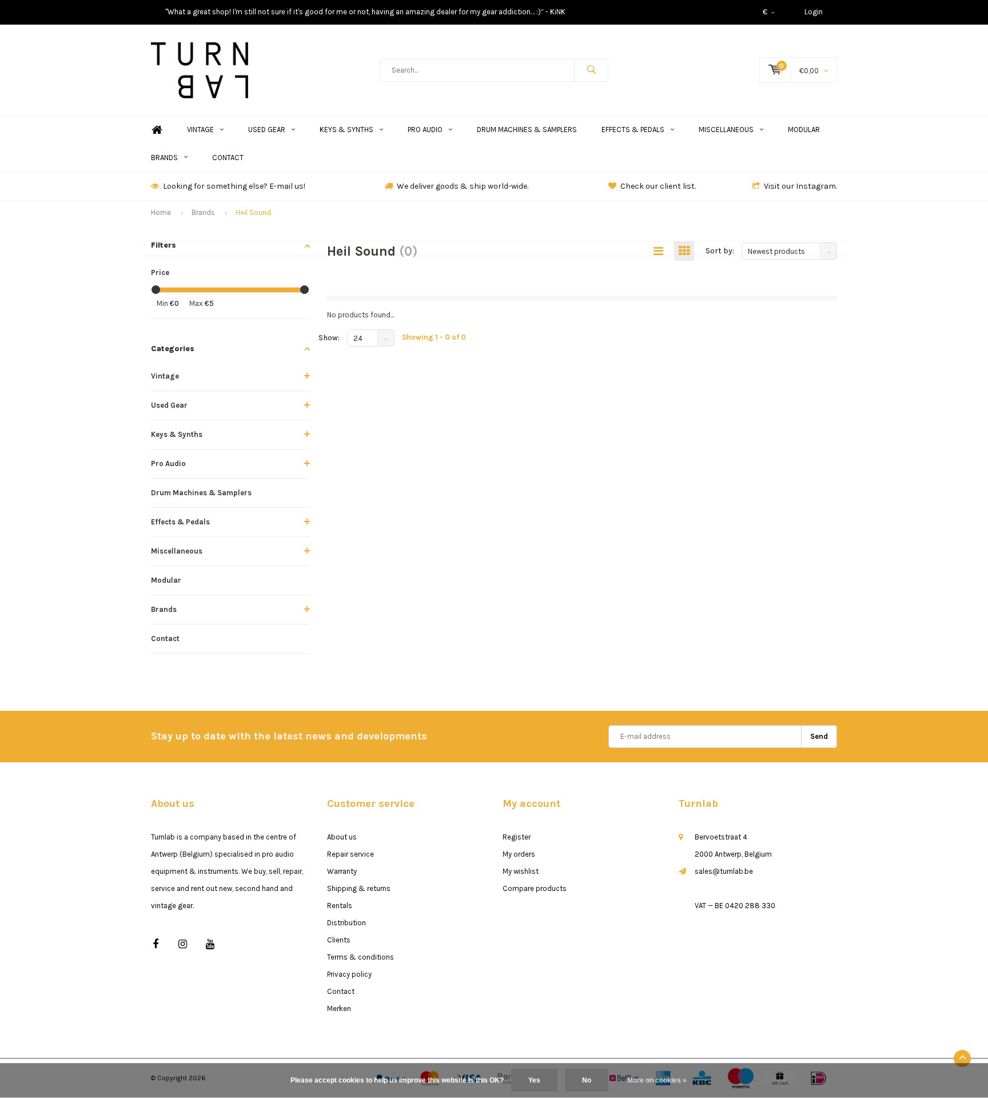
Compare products (535, 888)
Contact (228, 157)
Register (517, 837)
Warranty (342, 871)
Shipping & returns (359, 888)
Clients (338, 940)
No (586, 1080)
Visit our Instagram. (800, 186)
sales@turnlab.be (724, 871)
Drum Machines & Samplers (527, 129)
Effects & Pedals (632, 129)
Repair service (350, 854)
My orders (519, 854)
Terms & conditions (360, 957)
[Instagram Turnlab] (183, 944)
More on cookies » (657, 1080)
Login (813, 11)
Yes (534, 1080)
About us (342, 837)
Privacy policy (349, 974)
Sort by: (720, 251)
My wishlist (521, 871)
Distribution (346, 922)
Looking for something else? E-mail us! (234, 186)
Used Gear (266, 129)
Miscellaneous (726, 129)
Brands (164, 157)
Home (157, 130)
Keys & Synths (346, 129)
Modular (804, 129)
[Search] (591, 70)
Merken (339, 1008)
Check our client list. (658, 186)
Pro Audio (425, 129)
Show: (329, 337)
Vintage (200, 129)
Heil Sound (253, 212)
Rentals (339, 905)
